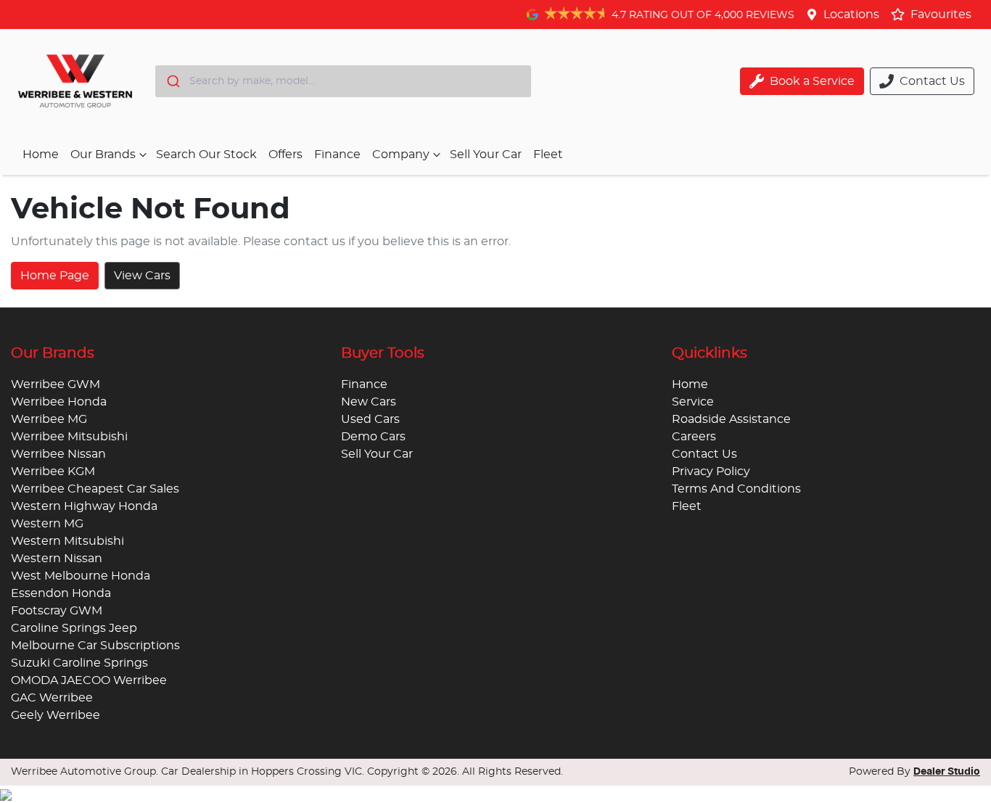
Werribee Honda (59, 402)
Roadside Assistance (731, 419)
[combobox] (343, 81)
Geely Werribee (55, 715)
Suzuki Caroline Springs (79, 663)
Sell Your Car (486, 154)
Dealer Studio (946, 772)
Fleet (548, 154)
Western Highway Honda (84, 506)
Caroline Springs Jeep (74, 628)
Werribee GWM (55, 384)
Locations (851, 14)
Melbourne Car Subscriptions (95, 645)
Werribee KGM (53, 471)
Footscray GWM (56, 611)
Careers (694, 436)
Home (40, 154)
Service (693, 402)
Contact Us (704, 454)
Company (400, 154)
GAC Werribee (52, 698)
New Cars (368, 402)
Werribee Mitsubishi (69, 436)
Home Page (54, 275)
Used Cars (370, 419)
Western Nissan (56, 558)
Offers (285, 154)
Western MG (47, 524)
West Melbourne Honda (80, 576)
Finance (337, 154)
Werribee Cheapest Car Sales (95, 489)
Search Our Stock (206, 154)
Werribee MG (49, 419)
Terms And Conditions (736, 489)
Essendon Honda (61, 593)
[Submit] (172, 81)
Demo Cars (373, 436)
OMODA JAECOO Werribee (89, 680)
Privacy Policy (711, 471)
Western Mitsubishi (67, 541)
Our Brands (103, 154)
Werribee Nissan (58, 454)
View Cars (142, 275)
